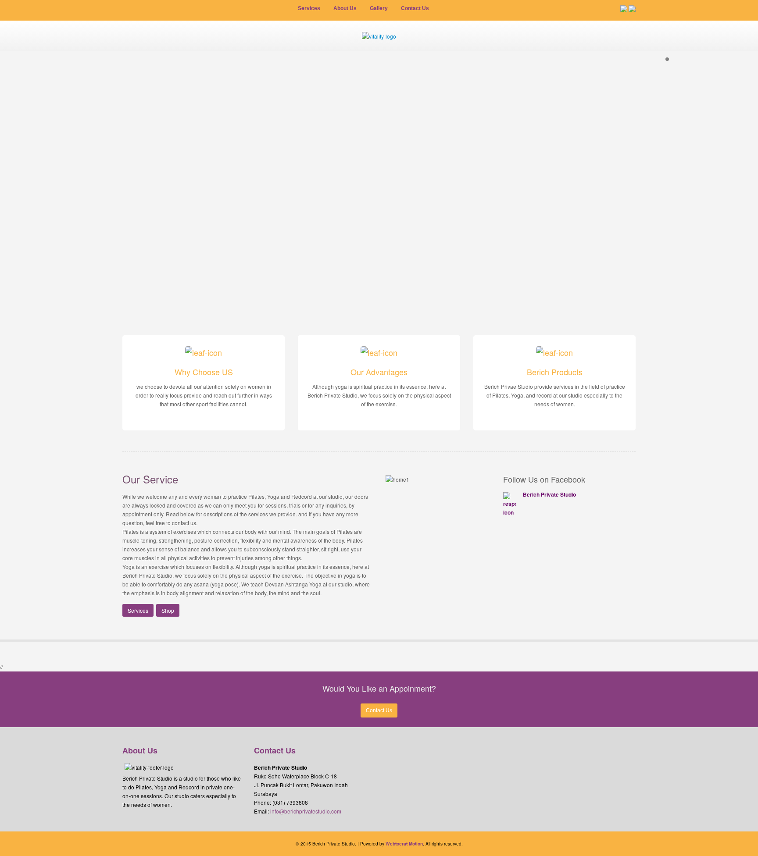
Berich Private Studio (549, 494)
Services (138, 610)
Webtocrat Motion (404, 844)
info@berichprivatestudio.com (305, 811)
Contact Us (379, 710)
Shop (167, 610)
